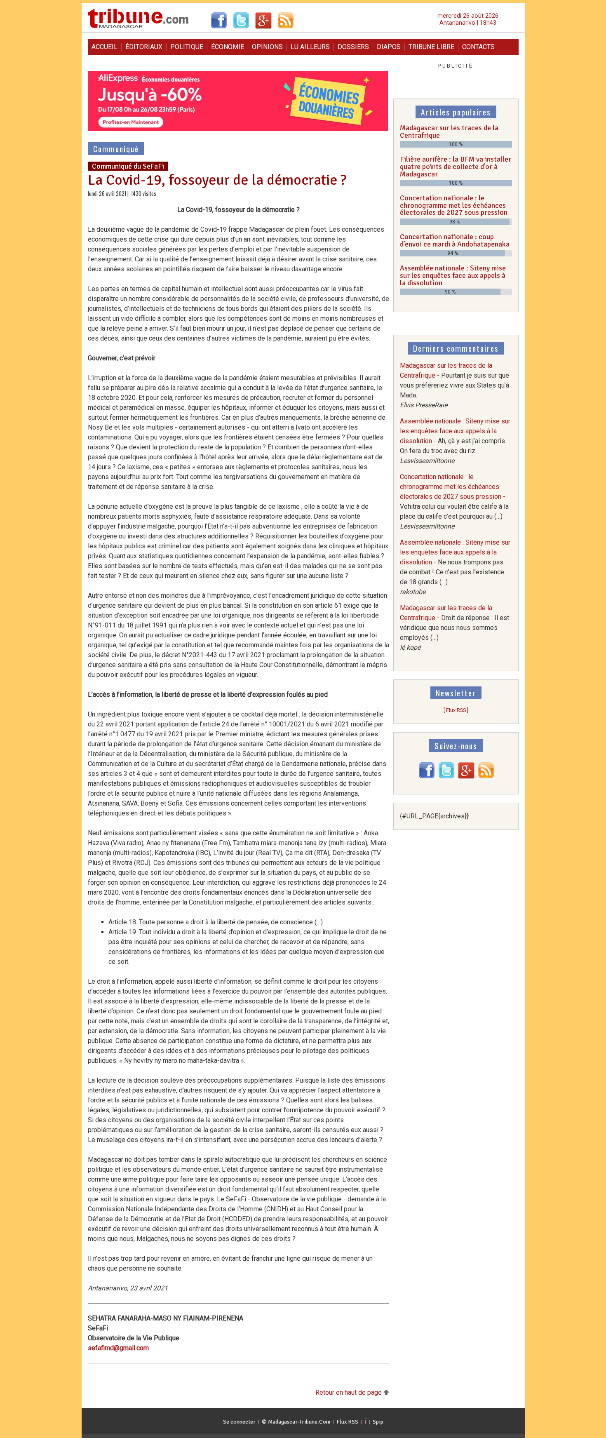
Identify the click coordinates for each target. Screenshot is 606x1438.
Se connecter (239, 1421)
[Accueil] (138, 27)
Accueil (104, 47)
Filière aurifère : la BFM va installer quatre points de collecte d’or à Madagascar (455, 166)
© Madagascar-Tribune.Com (296, 1421)
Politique (186, 47)
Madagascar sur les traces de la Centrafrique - (454, 385)
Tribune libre (431, 47)
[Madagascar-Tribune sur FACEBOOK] (426, 776)
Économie (227, 47)
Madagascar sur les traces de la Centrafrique (449, 131)
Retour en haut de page (349, 1392)
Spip (378, 1421)
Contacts (478, 47)
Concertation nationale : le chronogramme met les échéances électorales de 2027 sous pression (453, 205)
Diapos (389, 47)
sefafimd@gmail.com (118, 1348)
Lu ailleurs (310, 47)
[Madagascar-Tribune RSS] (486, 776)
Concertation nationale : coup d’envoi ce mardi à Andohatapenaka (455, 240)
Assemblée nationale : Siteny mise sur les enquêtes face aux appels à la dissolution (453, 275)
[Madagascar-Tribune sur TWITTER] (446, 776)
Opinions (267, 47)
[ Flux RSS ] (456, 710)
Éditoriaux (143, 47)
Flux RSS (347, 1421)
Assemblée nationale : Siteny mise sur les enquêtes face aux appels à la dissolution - (455, 441)
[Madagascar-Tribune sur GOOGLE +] (466, 776)
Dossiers (353, 47)
